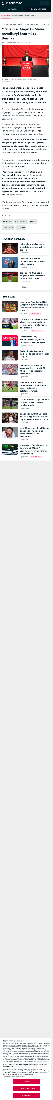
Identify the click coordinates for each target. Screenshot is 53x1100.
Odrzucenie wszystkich (26, 1088)
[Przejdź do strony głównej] (14, 3)
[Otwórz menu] (47, 3)
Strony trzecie (42, 1061)
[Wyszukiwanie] (42, 3)
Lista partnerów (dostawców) (14, 1077)
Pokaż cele (26, 1095)
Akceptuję (26, 1082)
